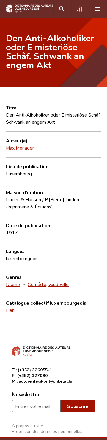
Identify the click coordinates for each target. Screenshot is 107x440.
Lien (10, 310)
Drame (13, 284)
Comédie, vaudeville (48, 284)
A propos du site (27, 425)
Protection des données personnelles (47, 431)
